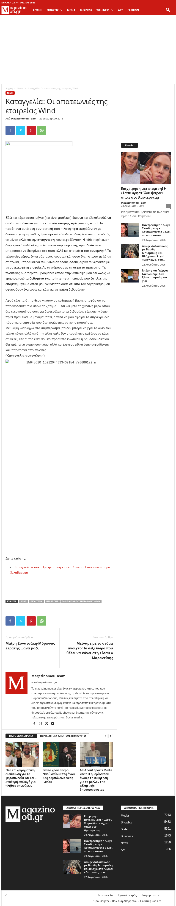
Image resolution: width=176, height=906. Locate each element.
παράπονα (52, 601)
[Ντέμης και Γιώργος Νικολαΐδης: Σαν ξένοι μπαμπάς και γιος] (130, 276)
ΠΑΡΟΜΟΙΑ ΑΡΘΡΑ (21, 735)
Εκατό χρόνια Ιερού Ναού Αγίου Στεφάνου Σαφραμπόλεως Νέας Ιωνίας (59, 776)
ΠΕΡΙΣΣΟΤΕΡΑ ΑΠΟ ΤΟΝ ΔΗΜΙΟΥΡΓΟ (63, 735)
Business (127, 836)
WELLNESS (102, 10)
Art (123, 850)
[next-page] (110, 736)
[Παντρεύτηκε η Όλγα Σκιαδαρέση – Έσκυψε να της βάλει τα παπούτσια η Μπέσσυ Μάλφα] (130, 230)
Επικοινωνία (105, 895)
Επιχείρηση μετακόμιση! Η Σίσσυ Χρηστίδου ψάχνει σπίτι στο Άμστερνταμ (143, 192)
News (20, 88)
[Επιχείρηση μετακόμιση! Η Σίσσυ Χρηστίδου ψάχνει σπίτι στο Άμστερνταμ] (146, 168)
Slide (124, 829)
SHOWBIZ (52, 10)
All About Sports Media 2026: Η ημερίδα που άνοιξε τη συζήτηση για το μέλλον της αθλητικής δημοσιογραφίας (96, 780)
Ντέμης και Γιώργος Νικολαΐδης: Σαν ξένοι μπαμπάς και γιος (155, 276)
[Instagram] (41, 724)
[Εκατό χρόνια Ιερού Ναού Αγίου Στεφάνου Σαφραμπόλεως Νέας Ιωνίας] (59, 754)
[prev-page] (105, 736)
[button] (168, 10)
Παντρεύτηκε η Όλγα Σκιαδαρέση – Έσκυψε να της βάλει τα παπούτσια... (156, 230)
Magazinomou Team (23, 118)
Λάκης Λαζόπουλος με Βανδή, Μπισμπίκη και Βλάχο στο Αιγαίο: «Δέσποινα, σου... (155, 253)
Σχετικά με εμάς (127, 895)
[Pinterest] (31, 130)
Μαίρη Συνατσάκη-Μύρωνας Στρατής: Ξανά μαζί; (30, 645)
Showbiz (126, 822)
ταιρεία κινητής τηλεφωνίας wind (81, 601)
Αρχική (37, 10)
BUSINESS (86, 10)
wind (24, 601)
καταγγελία (36, 601)
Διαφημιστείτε (150, 895)
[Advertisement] (88, 49)
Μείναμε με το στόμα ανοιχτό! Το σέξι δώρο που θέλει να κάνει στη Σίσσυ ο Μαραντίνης (89, 650)
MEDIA (71, 10)
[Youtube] (52, 724)
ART (120, 10)
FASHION (133, 10)
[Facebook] (10, 130)
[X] (20, 130)
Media (125, 815)
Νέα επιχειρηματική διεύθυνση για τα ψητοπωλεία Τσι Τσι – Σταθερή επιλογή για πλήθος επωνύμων (21, 778)
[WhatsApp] (41, 130)
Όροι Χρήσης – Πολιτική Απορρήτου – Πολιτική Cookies (127, 901)
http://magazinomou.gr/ (44, 682)
